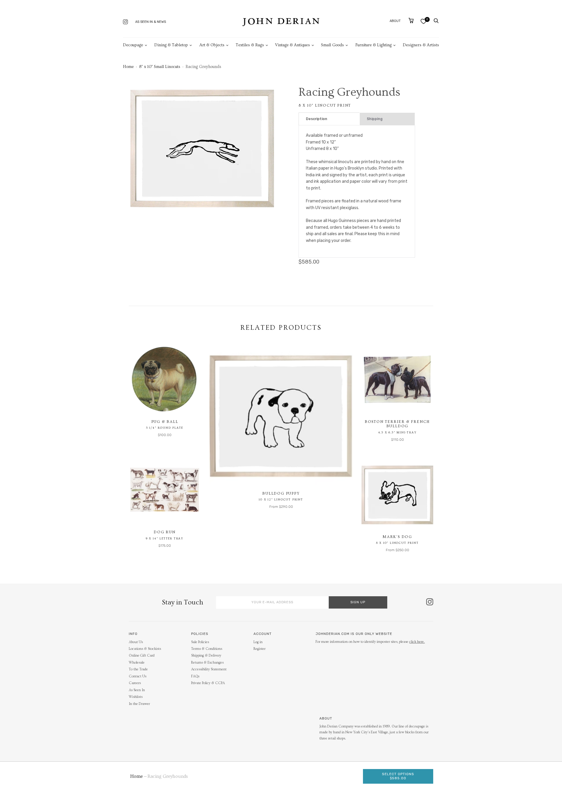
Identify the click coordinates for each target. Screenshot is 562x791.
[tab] (329, 119)
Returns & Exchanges (207, 662)
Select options (398, 776)
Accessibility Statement (209, 669)
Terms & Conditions (206, 649)
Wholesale (137, 662)
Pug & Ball (164, 422)
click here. (417, 642)
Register (259, 649)
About (395, 21)
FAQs (195, 676)
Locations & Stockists (145, 649)
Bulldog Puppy (280, 493)
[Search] (436, 21)
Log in (258, 642)
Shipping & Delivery (206, 655)
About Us (136, 642)
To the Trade (138, 669)
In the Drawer (139, 704)
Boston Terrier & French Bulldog (397, 424)
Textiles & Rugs (250, 45)
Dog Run (165, 532)
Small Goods (332, 45)
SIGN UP (357, 602)
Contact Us (137, 676)
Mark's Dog (397, 537)
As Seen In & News (150, 22)
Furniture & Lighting (373, 45)
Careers (135, 683)
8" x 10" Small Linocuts (159, 66)
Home (128, 66)
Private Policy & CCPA (208, 683)
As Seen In (137, 690)
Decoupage (133, 45)
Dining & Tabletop (171, 45)
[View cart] (411, 20)
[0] (423, 21)
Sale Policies (200, 642)
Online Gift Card (142, 655)
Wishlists (136, 697)
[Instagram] (125, 22)
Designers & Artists (421, 45)
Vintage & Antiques (292, 45)
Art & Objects (212, 45)
